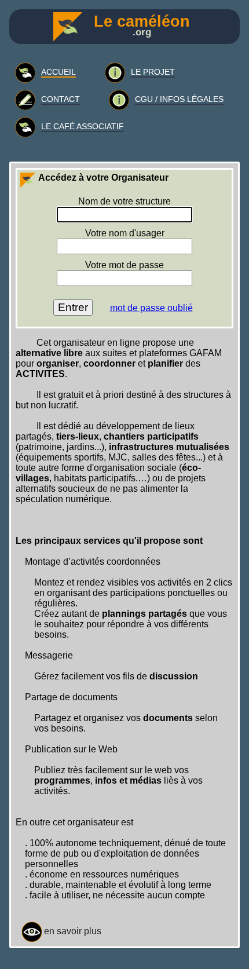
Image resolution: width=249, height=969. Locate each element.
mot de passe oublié (151, 308)
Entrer (73, 307)
